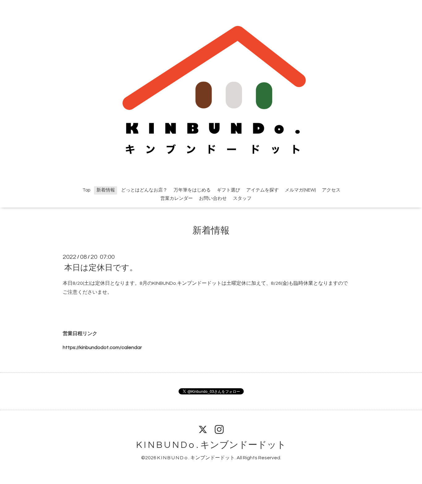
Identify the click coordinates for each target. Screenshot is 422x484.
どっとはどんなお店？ (144, 190)
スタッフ (242, 198)
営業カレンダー (176, 198)
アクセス (331, 190)
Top (86, 190)
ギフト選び (228, 190)
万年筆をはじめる (192, 190)
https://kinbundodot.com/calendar (102, 347)
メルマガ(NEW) (300, 190)
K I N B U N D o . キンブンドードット (211, 445)
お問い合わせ (213, 198)
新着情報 (105, 190)
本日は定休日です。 (100, 268)
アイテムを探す (262, 190)
